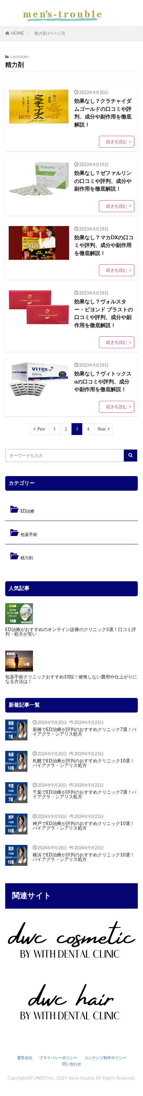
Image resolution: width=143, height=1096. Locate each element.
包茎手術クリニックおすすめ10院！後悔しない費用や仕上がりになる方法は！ (71, 679)
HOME (17, 33)
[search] (131, 455)
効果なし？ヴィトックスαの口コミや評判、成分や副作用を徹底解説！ (103, 381)
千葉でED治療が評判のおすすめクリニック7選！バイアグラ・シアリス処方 (84, 794)
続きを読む (116, 142)
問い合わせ (71, 1064)
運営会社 (24, 1058)
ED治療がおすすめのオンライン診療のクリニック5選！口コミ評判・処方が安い (70, 632)
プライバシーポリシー (58, 1058)
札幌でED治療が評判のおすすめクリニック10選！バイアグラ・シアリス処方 (84, 763)
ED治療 (27, 511)
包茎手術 (28, 535)
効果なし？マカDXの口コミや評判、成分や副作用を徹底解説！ (104, 245)
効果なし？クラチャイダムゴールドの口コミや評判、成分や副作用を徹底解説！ (103, 113)
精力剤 (26, 558)
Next (102, 429)
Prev (41, 429)
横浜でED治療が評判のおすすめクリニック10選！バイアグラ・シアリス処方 (84, 857)
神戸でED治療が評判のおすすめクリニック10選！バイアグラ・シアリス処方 (84, 826)
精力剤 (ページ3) (49, 33)
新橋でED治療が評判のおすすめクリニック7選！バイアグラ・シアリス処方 (84, 732)
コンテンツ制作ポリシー (105, 1058)
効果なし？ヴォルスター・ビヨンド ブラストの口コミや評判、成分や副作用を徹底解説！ (103, 313)
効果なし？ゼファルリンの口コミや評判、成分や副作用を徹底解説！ (103, 181)
